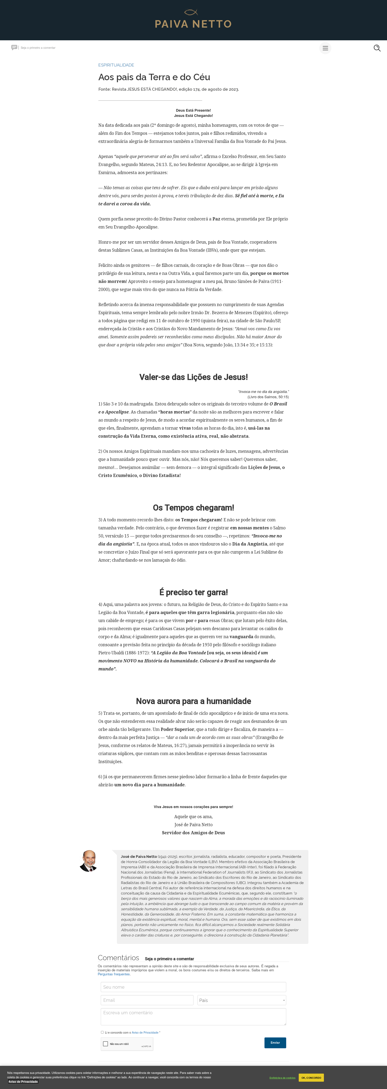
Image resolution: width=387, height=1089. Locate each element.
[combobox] (242, 1000)
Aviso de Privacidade (145, 1032)
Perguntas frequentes (114, 973)
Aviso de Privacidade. (23, 1081)
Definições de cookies (282, 1077)
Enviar (275, 1042)
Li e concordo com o (132, 1032)
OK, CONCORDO (311, 1077)
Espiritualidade (116, 65)
